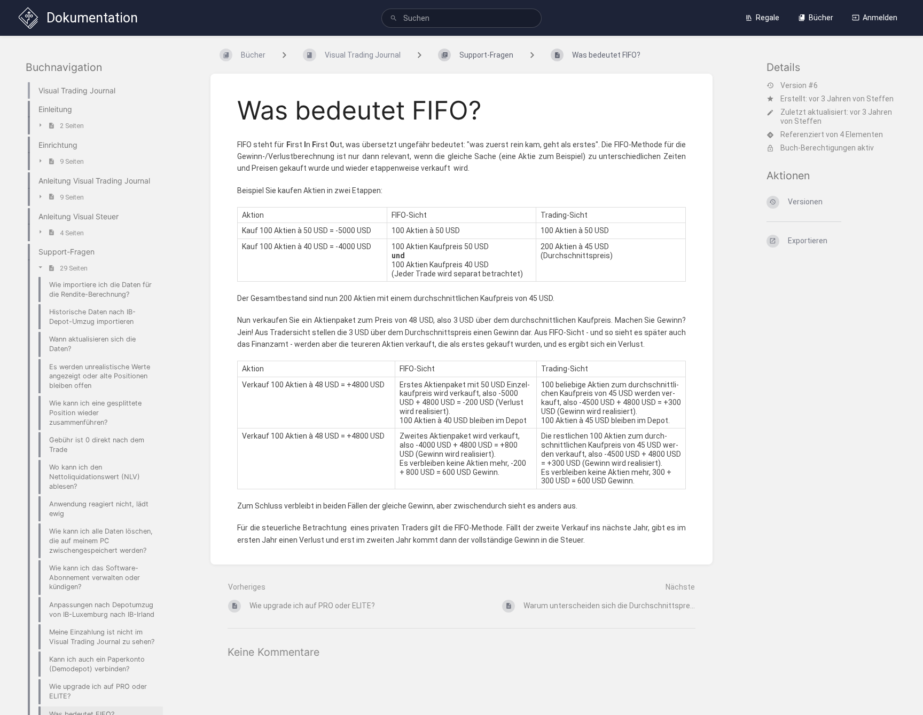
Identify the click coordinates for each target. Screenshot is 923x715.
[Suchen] (393, 18)
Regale (767, 17)
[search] (461, 18)
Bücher (821, 17)
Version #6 (799, 85)
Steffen (880, 98)
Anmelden (880, 17)
